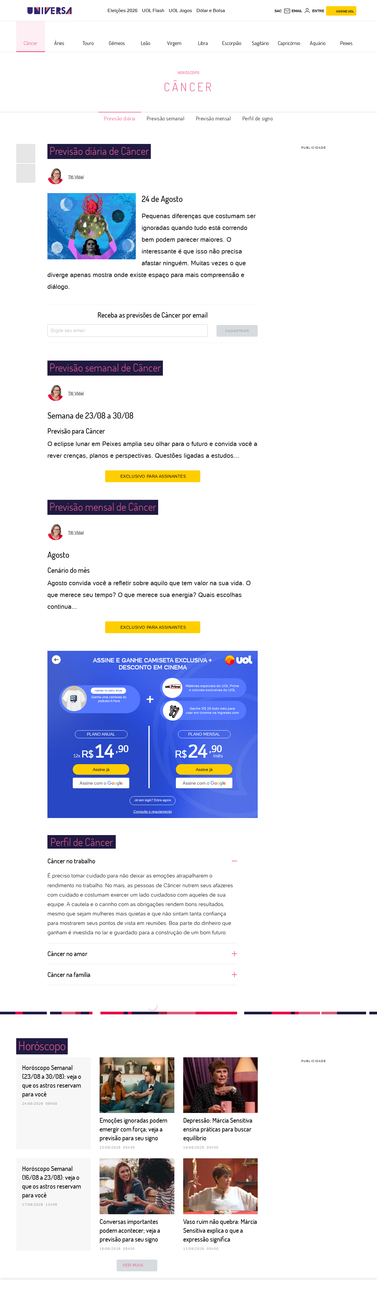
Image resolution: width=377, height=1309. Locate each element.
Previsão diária (119, 118)
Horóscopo (188, 72)
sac (278, 11)
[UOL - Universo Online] (77, 10)
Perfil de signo (257, 118)
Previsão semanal (166, 118)
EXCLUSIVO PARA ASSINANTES (153, 476)
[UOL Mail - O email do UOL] (293, 10)
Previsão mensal (213, 118)
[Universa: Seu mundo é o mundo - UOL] (49, 10)
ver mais (133, 1265)
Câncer (189, 86)
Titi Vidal (76, 177)
